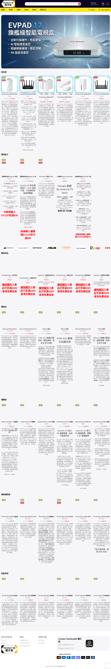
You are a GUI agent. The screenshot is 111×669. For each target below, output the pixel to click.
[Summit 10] (23, 248)
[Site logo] (8, 3)
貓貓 (9, 277)
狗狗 (65, 277)
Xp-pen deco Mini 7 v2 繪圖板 (9, 421)
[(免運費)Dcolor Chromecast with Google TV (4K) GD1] (64, 166)
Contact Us (4, 643)
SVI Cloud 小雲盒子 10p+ (46, 176)
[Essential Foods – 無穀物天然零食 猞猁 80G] (28, 266)
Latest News (41, 643)
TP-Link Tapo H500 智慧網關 (28, 595)
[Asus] (52, 248)
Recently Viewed (24, 640)
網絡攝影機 (9, 518)
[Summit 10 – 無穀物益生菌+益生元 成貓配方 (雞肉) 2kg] (46, 265)
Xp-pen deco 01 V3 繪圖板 (28, 421)
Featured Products (24, 643)
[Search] (79, 4)
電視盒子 (9, 178)
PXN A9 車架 (101, 329)
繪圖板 (9, 423)
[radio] (40, 94)
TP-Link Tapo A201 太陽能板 (46, 595)
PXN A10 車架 (46, 329)
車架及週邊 (9, 331)
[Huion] (81, 248)
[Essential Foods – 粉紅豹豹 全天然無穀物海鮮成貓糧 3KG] (9, 265)
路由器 (9, 96)
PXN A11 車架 (65, 329)
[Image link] (9, 649)
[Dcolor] (95, 248)
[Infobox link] (94, 3)
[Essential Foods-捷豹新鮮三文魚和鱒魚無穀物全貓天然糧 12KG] (83, 265)
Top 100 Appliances (25, 645)
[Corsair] (8, 248)
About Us (3, 640)
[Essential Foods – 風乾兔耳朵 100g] (64, 265)
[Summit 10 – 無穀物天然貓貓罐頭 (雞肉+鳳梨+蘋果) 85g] (101, 265)
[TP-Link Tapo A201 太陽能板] (46, 585)
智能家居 (9, 597)
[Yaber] (66, 248)
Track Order (41, 640)
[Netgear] (37, 248)
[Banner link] (55, 41)
